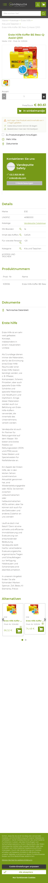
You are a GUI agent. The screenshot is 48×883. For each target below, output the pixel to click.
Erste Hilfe (26, 20)
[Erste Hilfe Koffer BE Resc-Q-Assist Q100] (24, 61)
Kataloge (14, 20)
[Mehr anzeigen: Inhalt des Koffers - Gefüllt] (20, 235)
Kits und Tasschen (10, 24)
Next (45, 619)
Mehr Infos (11, 139)
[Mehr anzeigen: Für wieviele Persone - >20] (20, 243)
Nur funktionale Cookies (24, 877)
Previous (3, 619)
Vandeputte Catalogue (35, 223)
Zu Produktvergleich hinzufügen (21, 135)
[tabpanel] (5, 83)
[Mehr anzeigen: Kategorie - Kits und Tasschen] (20, 249)
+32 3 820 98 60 (16, 174)
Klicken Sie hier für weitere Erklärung (17, 860)
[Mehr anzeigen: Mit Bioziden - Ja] (20, 229)
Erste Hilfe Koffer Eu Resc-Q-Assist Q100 (22, 621)
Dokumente (12, 143)
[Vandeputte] (18, 4)
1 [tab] (22, 640)
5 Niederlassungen (24, 183)
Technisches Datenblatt (17, 310)
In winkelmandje (34, 110)
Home (5, 20)
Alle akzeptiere (26, 872)
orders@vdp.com (17, 178)
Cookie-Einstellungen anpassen (24, 866)
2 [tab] (25, 640)
